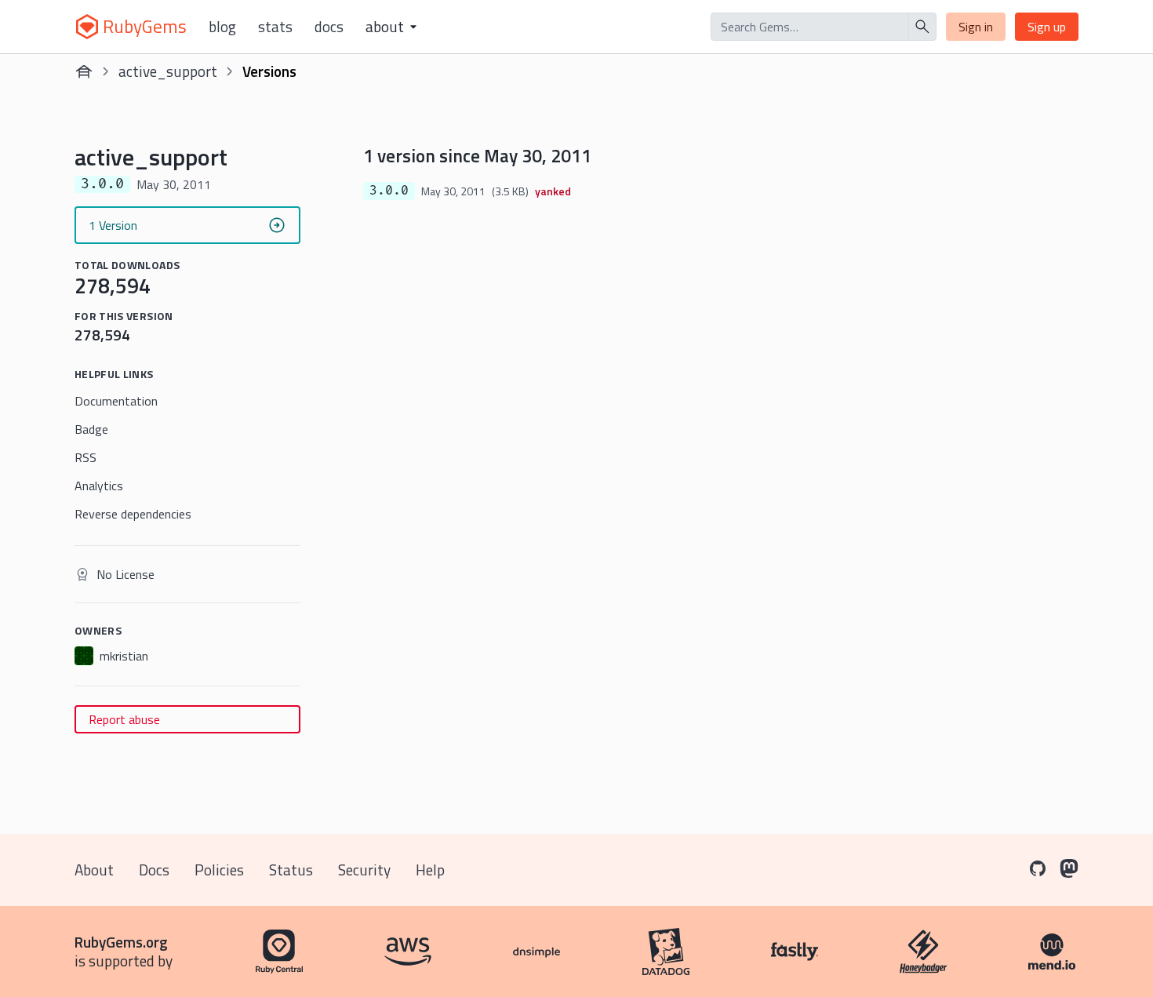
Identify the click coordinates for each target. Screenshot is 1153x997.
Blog (222, 27)
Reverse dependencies (133, 513)
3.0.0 (389, 190)
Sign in (975, 26)
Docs (329, 27)
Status (291, 869)
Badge (91, 429)
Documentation (116, 400)
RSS (85, 457)
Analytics (99, 485)
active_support (167, 71)
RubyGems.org (121, 941)
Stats (275, 27)
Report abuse (124, 719)
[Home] (83, 71)
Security (364, 869)
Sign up (1047, 26)
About (94, 869)
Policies (219, 869)
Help (430, 869)
